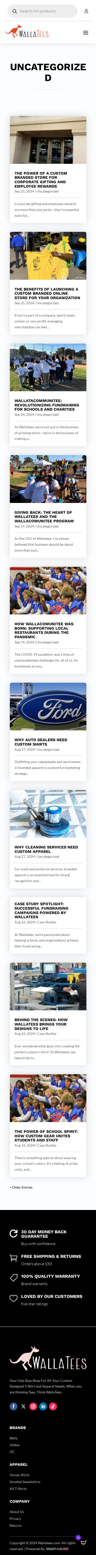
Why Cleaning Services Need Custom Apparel (46, 849)
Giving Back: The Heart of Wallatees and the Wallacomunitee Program (44, 516)
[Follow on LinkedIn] (43, 1406)
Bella (13, 1438)
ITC (12, 1452)
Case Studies (46, 922)
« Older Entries (21, 1187)
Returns (16, 1525)
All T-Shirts (18, 1488)
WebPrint (57, 1549)
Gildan (15, 1445)
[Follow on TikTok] (53, 1406)
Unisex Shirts (20, 1475)
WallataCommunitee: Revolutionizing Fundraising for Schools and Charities (47, 405)
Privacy (15, 1518)
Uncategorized (47, 191)
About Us (17, 1512)
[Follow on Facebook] (13, 1406)
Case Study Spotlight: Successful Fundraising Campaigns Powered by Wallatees (41, 910)
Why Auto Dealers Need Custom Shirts (41, 742)
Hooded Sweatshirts (25, 1482)
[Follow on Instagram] (33, 1406)
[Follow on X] (23, 1406)
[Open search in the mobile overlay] (42, 11)
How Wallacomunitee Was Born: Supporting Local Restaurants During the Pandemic (44, 630)
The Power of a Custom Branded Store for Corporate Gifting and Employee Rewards (41, 180)
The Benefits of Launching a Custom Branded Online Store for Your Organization (47, 293)
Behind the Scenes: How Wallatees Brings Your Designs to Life (41, 1024)
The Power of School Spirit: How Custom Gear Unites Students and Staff (46, 1135)
